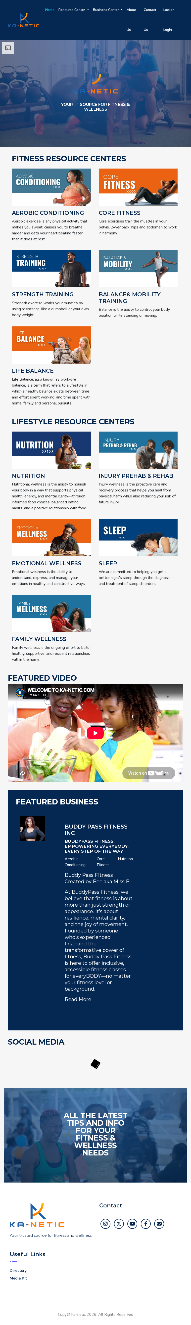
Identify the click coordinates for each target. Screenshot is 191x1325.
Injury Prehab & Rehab (136, 476)
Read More (78, 999)
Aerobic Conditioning (48, 213)
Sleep (108, 563)
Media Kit (18, 1278)
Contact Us (150, 19)
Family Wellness (39, 639)
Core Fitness (120, 213)
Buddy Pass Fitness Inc (96, 830)
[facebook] (146, 1224)
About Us (131, 19)
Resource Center (72, 9)
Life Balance (33, 371)
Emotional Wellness (46, 563)
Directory (18, 1270)
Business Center (106, 9)
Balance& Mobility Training (130, 297)
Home (49, 9)
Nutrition (28, 476)
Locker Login (168, 19)
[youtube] (132, 1224)
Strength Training (43, 294)
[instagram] (105, 1224)
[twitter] (119, 1224)
